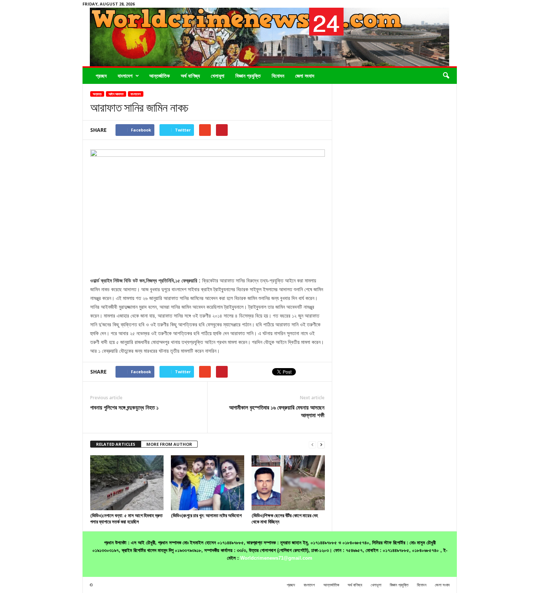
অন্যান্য (97, 94)
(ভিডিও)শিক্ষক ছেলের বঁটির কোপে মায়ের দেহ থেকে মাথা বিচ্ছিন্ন (285, 518)
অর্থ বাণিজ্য (190, 75)
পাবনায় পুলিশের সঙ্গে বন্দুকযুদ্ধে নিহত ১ (124, 407)
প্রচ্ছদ (101, 75)
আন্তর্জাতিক (159, 75)
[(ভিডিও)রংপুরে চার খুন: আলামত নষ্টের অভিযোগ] (207, 482)
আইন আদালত (116, 94)
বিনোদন (278, 75)
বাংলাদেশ (125, 75)
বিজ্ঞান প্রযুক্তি (248, 75)
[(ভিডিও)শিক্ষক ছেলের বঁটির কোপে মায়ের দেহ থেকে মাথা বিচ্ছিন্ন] (288, 482)
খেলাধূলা (217, 75)
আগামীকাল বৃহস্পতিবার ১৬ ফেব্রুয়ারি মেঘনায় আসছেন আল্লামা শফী (276, 411)
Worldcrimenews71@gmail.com (276, 558)
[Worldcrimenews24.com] (269, 37)
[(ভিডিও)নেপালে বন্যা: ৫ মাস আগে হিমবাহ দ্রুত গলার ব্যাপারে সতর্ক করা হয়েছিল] (127, 482)
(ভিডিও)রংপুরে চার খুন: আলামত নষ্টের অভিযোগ (206, 515)
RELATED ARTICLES (115, 444)
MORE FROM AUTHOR (169, 444)
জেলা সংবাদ (304, 75)
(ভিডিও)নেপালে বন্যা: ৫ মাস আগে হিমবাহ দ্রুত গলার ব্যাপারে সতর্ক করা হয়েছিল (126, 518)
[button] (446, 76)
